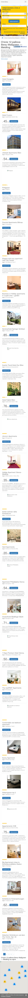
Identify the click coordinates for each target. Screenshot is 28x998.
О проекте (3, 996)
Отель (3, 24)
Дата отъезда (6, 15)
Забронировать (14, 21)
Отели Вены (4, 2)
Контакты (8, 996)
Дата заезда (5, 12)
